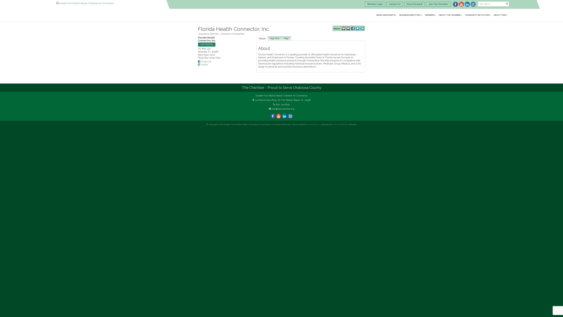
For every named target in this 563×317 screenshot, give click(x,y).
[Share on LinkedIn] (362, 28)
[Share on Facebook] (353, 28)
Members (429, 15)
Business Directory (410, 15)
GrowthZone (313, 124)
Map (286, 38)
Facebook (205, 61)
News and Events (385, 15)
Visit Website (206, 44)
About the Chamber (450, 15)
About (262, 38)
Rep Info (274, 38)
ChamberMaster (340, 124)
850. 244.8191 (282, 104)
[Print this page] (343, 28)
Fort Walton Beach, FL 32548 (283, 100)
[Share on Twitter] (357, 28)
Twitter (204, 64)
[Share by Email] (348, 28)
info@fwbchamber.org (282, 109)
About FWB (500, 15)
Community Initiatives (477, 15)
